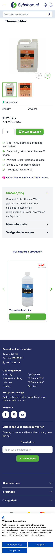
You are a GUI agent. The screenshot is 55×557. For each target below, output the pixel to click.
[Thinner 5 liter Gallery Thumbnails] (17, 89)
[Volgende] (47, 75)
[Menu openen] (4, 5)
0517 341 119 (13, 362)
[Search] (49, 14)
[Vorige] (38, 75)
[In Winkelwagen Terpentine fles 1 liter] (27, 316)
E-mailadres (28, 442)
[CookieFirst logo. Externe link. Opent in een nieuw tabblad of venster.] (3, 517)
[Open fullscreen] (27, 56)
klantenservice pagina (13, 400)
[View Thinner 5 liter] (9, 89)
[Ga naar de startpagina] (25, 5)
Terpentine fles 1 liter (20, 310)
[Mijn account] (45, 5)
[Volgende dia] (51, 289)
